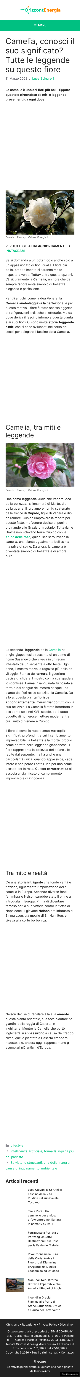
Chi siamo (12, 1324)
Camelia (55, 650)
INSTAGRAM (15, 251)
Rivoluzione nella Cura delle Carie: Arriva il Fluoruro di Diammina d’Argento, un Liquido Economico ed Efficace (43, 1262)
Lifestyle (17, 1145)
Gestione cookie (70, 1374)
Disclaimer (67, 1324)
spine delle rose (18, 537)
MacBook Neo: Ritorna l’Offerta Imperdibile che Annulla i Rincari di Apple (45, 1284)
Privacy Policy (48, 1324)
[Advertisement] (40, 147)
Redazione (29, 1324)
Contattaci (67, 1352)
